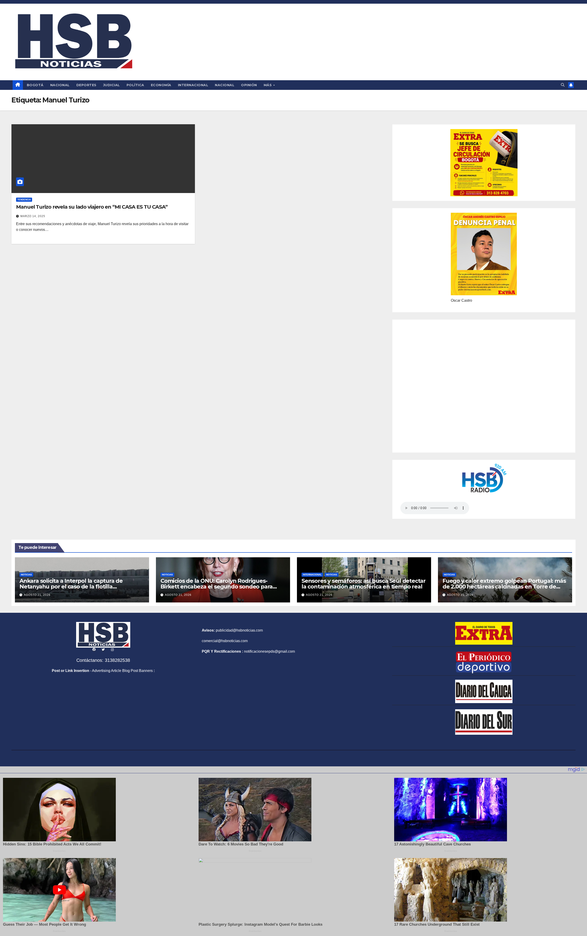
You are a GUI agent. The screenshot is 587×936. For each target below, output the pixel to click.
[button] (563, 85)
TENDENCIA (24, 199)
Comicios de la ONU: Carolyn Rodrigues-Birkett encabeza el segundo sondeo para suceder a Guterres (217, 586)
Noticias (26, 574)
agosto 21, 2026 (37, 594)
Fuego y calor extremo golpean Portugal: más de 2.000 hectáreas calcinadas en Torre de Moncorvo (504, 586)
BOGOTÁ (35, 85)
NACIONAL (60, 85)
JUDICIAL (111, 85)
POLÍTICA (135, 85)
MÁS (268, 85)
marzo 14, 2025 (32, 216)
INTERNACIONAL (193, 85)
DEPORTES (86, 85)
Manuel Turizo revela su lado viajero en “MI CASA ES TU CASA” (92, 207)
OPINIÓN (249, 85)
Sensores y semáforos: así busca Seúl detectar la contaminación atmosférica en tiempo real (364, 583)
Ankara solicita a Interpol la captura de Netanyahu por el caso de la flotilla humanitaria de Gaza (71, 586)
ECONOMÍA (161, 85)
